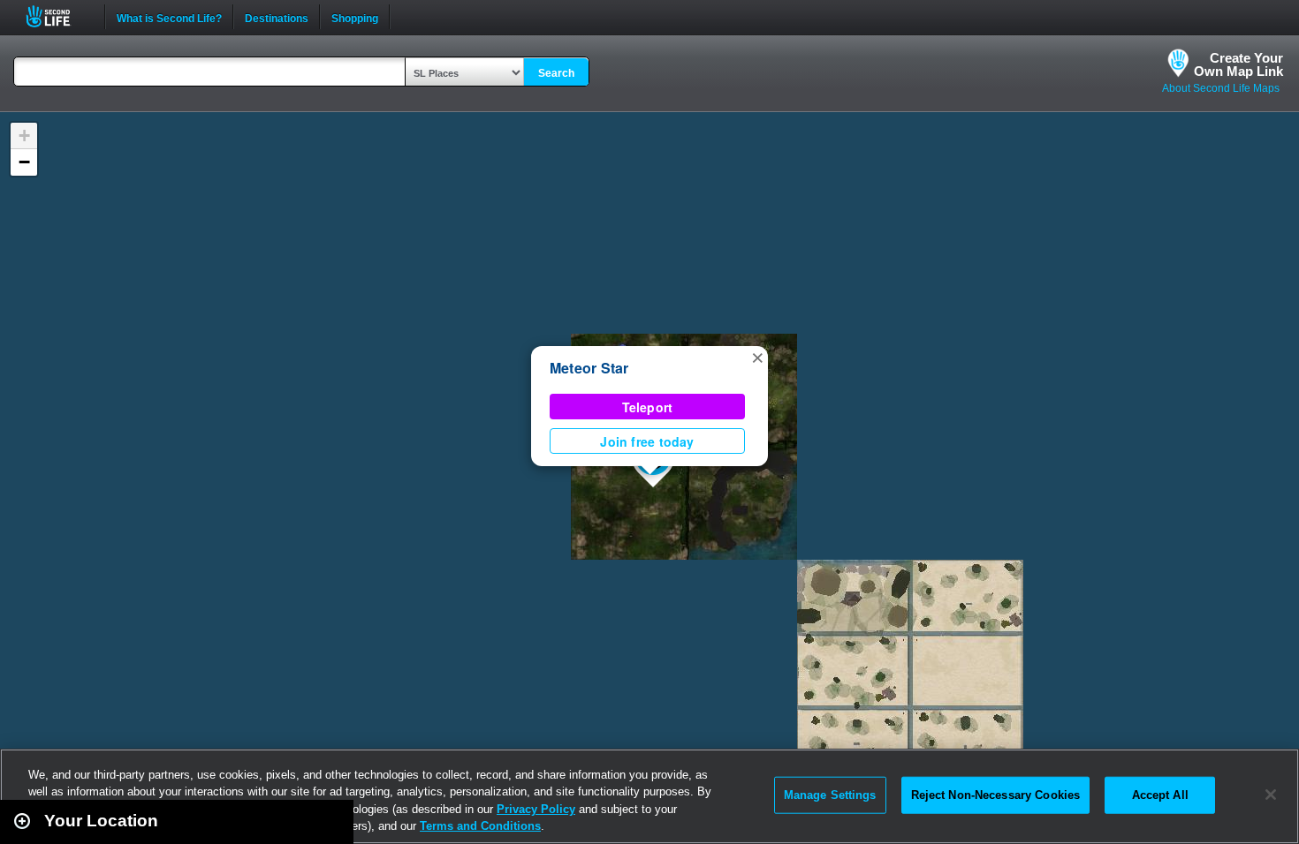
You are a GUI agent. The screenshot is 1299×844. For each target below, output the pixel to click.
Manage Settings (830, 795)
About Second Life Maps (1221, 88)
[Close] (1270, 794)
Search (556, 73)
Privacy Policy (536, 809)
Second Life (58, 16)
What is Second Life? (169, 16)
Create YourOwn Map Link (1238, 64)
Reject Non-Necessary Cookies (996, 795)
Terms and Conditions (480, 826)
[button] (757, 356)
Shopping (354, 16)
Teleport (647, 407)
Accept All (1160, 795)
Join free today (647, 441)
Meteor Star (589, 368)
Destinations (276, 16)
